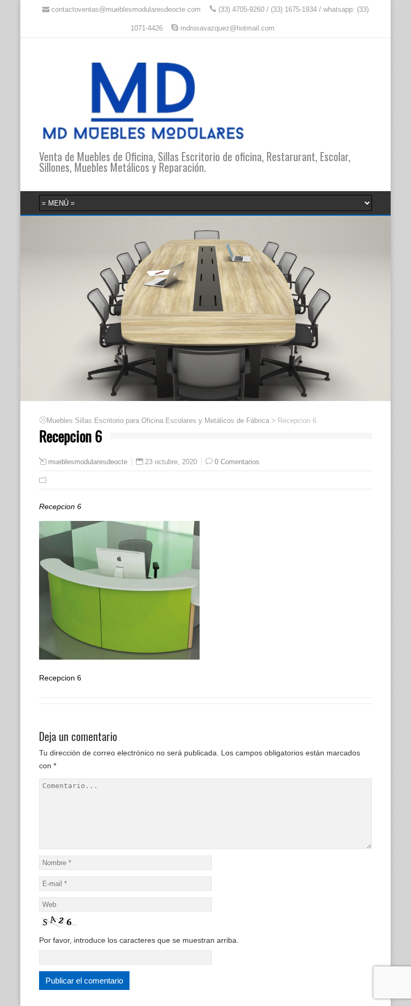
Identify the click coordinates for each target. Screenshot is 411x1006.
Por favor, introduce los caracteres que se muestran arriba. (139, 940)
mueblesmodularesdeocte (87, 462)
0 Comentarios (237, 462)
